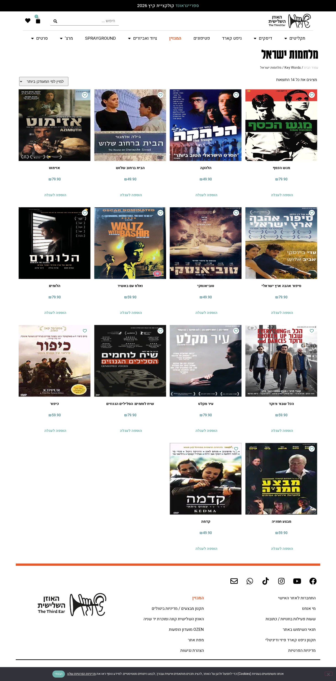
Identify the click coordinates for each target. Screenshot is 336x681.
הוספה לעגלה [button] (282, 195)
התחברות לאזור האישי (297, 598)
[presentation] (84, 21)
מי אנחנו (309, 608)
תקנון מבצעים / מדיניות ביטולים (178, 608)
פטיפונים (201, 38)
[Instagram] (281, 581)
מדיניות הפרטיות (302, 650)
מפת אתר (196, 640)
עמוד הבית (311, 67)
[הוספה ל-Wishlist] (312, 95)
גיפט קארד (232, 38)
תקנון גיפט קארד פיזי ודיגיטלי (290, 640)
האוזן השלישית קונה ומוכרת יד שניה (174, 619)
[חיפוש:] (84, 21)
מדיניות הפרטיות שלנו (81, 673)
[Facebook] (313, 581)
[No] (329, 674)
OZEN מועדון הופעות (186, 629)
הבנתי (58, 673)
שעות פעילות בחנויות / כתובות (291, 619)
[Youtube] (297, 581)
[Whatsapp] (250, 581)
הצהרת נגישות (192, 650)
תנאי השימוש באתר (299, 629)
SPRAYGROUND (100, 38)
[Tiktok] (265, 581)
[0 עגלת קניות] (38, 21)
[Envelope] (234, 581)
